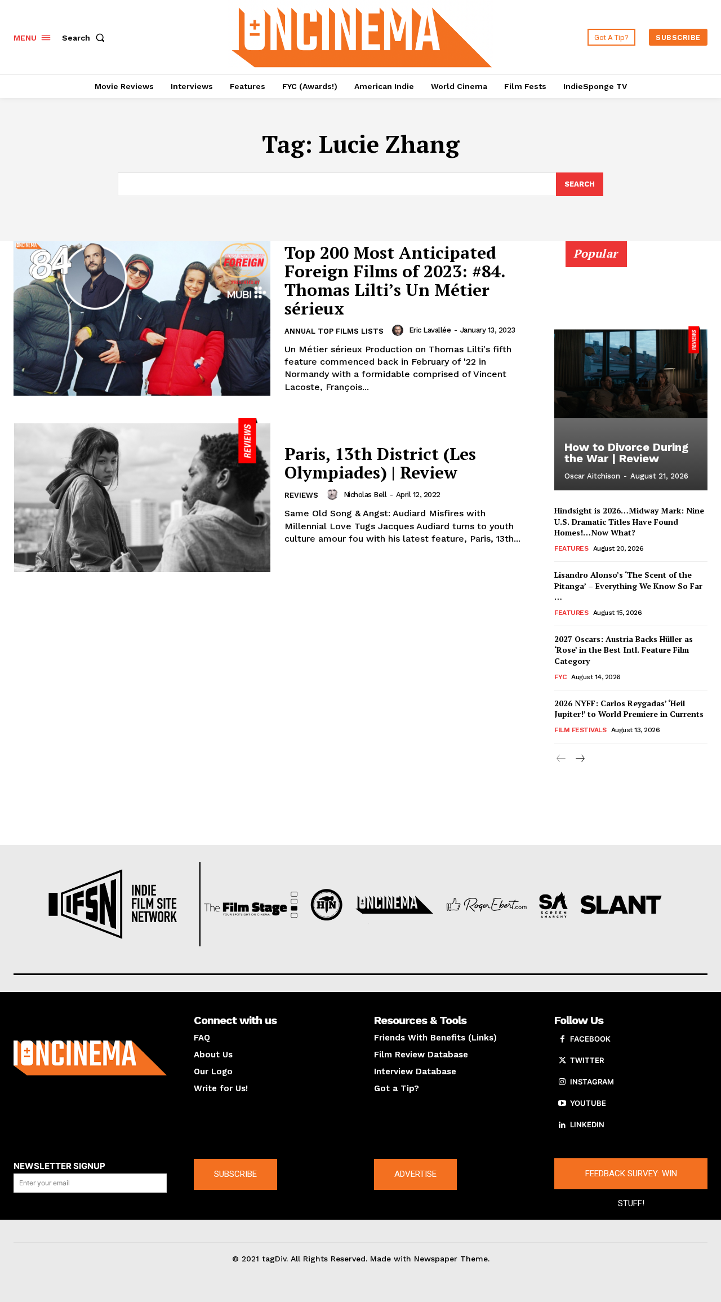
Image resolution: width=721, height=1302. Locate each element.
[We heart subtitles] (362, 36)
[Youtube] (562, 1103)
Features (571, 548)
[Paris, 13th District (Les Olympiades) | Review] (142, 495)
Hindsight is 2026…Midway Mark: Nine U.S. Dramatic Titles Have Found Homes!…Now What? (629, 521)
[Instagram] (562, 1082)
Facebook (590, 1038)
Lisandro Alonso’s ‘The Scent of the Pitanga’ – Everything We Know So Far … (628, 585)
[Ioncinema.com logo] (90, 1057)
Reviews (301, 495)
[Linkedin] (562, 1125)
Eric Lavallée (430, 330)
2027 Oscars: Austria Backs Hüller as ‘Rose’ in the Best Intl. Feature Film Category (623, 650)
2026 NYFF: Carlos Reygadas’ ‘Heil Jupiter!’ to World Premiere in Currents (629, 709)
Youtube (588, 1103)
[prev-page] (561, 759)
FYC (560, 677)
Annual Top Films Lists (334, 331)
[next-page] (579, 759)
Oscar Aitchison (592, 476)
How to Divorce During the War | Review (626, 452)
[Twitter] (562, 1061)
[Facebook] (562, 1039)
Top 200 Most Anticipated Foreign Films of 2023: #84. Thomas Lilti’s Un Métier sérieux (395, 280)
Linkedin (587, 1124)
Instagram (592, 1081)
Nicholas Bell (365, 494)
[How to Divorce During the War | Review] (630, 372)
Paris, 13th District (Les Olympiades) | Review (380, 463)
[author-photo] (399, 330)
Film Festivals (580, 730)
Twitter (587, 1060)
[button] (85, 38)
